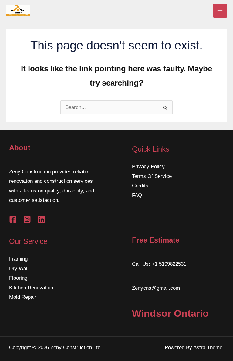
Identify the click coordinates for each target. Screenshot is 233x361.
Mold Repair (22, 297)
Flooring (18, 278)
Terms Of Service (152, 176)
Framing (18, 259)
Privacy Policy (148, 166)
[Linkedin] (41, 219)
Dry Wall (19, 268)
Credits (140, 186)
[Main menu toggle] (220, 11)
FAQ (137, 195)
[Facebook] (13, 219)
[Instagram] (27, 219)
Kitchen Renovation (31, 288)
